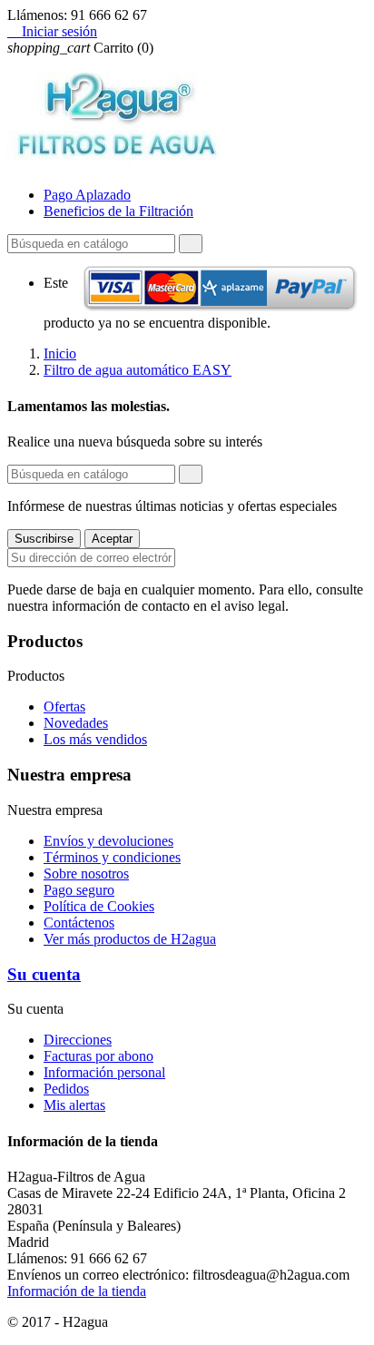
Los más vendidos (95, 739)
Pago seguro (79, 890)
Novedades (76, 723)
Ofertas (64, 706)
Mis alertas (74, 1105)
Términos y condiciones (112, 857)
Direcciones (78, 1039)
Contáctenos (79, 922)
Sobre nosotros (86, 873)
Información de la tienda (76, 1291)
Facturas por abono (98, 1056)
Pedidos (66, 1088)
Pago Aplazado (87, 194)
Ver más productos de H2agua (130, 939)
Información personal (104, 1072)
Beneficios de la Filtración (118, 211)
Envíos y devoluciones (108, 841)
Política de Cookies (99, 906)
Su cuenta (44, 974)
